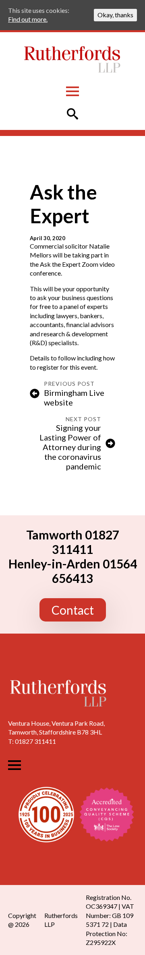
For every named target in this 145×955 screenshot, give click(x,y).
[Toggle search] (72, 114)
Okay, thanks (115, 15)
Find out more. (28, 19)
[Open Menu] (72, 91)
